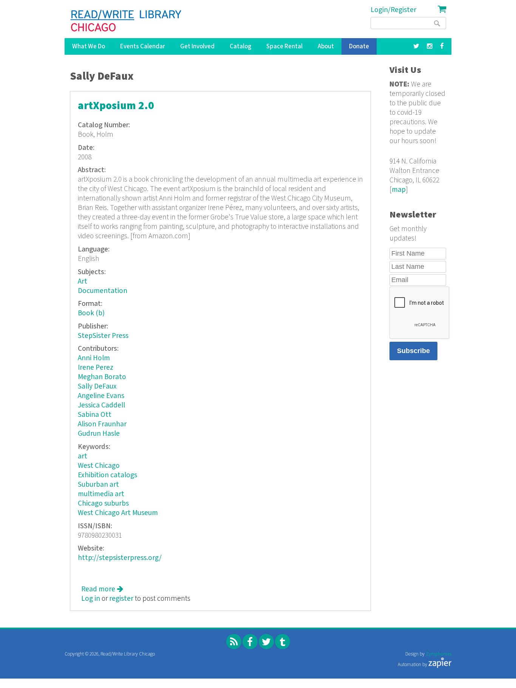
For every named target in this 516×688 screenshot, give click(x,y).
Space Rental (284, 46)
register (121, 598)
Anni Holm (94, 358)
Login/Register (393, 10)
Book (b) (91, 313)
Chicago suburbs (103, 503)
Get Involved (197, 46)
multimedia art (101, 494)
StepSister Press (103, 336)
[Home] (126, 20)
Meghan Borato (102, 377)
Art (82, 281)
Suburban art (98, 484)
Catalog (240, 46)
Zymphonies (438, 654)
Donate (359, 46)
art (82, 456)
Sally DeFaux (97, 386)
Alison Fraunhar (102, 424)
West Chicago (99, 465)
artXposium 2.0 (116, 106)
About (326, 46)
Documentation (102, 291)
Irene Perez (95, 367)
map (399, 189)
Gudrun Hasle (99, 433)
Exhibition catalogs (107, 475)
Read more (102, 589)
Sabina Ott (94, 415)
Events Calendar (142, 46)
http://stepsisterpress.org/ (120, 558)
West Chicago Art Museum (118, 513)
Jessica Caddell (101, 405)
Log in (90, 598)
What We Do (88, 46)
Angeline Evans (101, 396)
